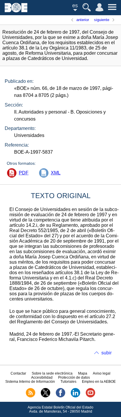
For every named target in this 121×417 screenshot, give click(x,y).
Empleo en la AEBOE (99, 382)
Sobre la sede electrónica (52, 373)
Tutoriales (68, 382)
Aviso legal (101, 373)
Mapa (82, 373)
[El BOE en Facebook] (60, 396)
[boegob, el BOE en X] (45, 396)
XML (55, 172)
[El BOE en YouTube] (90, 396)
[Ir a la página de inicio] (16, 10)
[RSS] (30, 396)
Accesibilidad (42, 377)
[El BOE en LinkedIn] (75, 396)
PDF (23, 172)
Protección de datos (74, 377)
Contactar (18, 373)
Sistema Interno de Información (30, 382)
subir (106, 352)
